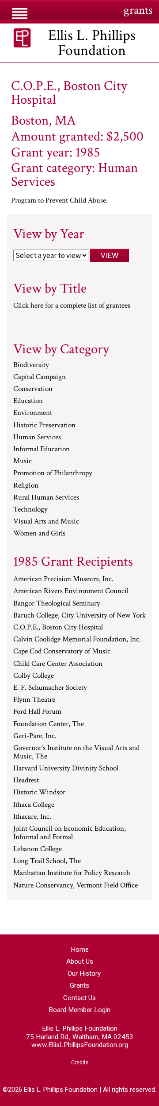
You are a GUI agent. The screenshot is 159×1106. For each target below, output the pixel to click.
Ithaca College (33, 805)
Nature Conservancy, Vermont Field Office (75, 885)
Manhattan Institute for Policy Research (71, 873)
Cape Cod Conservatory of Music (61, 651)
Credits (79, 1062)
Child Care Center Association (57, 664)
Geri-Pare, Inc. (35, 736)
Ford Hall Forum (37, 711)
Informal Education (41, 449)
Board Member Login (79, 1010)
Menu (19, 9)
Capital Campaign (39, 377)
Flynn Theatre (34, 700)
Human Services (37, 437)
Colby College (33, 676)
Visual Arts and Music (46, 521)
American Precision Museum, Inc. (63, 579)
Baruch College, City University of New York (79, 615)
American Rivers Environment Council (71, 591)
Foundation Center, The (48, 724)
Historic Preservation (44, 425)
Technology (30, 509)
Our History (84, 973)
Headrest (26, 780)
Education (28, 401)
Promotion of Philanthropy (52, 473)
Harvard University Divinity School (65, 768)
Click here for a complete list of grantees (71, 305)
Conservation (33, 389)
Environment (32, 413)
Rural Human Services (46, 497)
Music (22, 461)
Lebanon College (37, 849)
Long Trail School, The (47, 861)
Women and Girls (39, 533)
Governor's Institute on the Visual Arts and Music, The (76, 752)
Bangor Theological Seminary (56, 603)
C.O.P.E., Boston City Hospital (58, 627)
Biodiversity (31, 365)
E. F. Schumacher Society (50, 688)
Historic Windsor (39, 792)
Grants (79, 985)
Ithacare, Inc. (32, 817)
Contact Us (79, 998)
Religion (25, 485)
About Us (79, 961)
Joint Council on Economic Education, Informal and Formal (69, 833)
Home (80, 950)
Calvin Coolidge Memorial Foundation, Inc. (77, 639)
